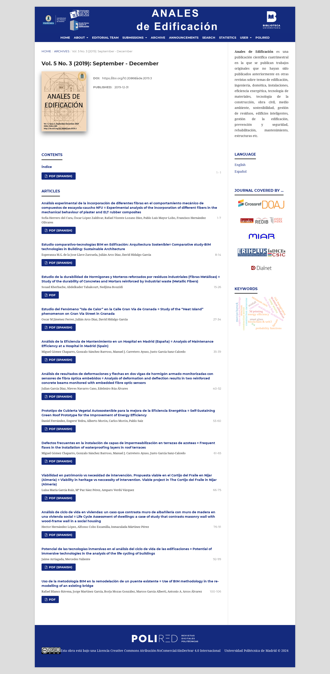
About (80, 37)
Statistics (227, 37)
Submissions (133, 37)
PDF (51, 295)
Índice (47, 167)
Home (65, 37)
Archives (61, 51)
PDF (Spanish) (60, 230)
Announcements (183, 37)
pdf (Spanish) (60, 176)
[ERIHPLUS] (261, 239)
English (240, 165)
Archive (158, 37)
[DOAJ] (273, 207)
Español (240, 171)
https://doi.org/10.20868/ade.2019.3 (127, 78)
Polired (262, 37)
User (244, 37)
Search (208, 37)
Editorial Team (105, 37)
